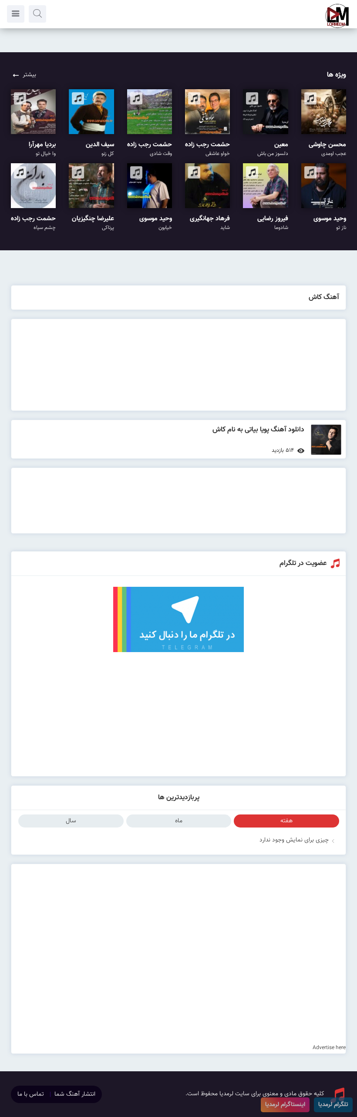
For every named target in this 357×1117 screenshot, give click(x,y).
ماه (178, 821)
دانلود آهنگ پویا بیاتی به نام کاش (258, 429)
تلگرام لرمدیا (333, 1105)
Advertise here (329, 1048)
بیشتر (29, 75)
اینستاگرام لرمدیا (285, 1105)
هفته (286, 821)
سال (71, 821)
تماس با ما (30, 1094)
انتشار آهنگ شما (74, 1094)
